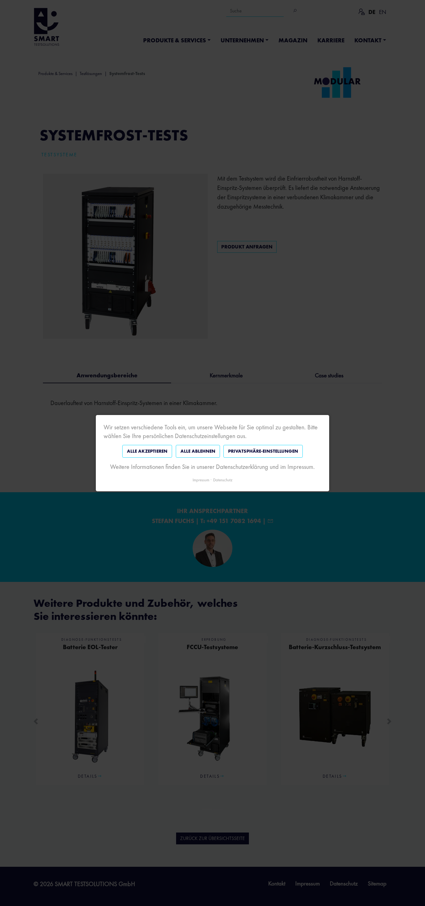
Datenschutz (222, 479)
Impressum (201, 479)
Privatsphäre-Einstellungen (263, 451)
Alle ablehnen (197, 451)
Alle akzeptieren (147, 451)
